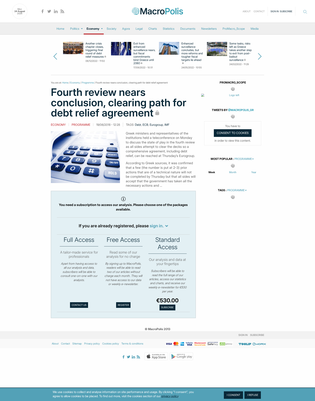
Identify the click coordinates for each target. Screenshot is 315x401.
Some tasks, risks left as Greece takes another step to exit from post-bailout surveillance (240, 52)
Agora (126, 28)
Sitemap (77, 343)
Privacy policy (92, 343)
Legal (139, 28)
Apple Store (156, 356)
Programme (88, 82)
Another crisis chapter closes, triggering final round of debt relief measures (94, 50)
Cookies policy (110, 343)
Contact (259, 11)
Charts (152, 28)
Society (111, 28)
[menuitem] (60, 28)
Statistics (168, 28)
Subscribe (286, 11)
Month (232, 172)
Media (254, 28)
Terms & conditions (132, 343)
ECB (145, 124)
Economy (93, 28)
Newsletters (209, 28)
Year (253, 172)
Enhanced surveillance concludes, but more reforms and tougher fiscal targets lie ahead (192, 52)
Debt (138, 124)
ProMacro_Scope (234, 28)
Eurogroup (156, 124)
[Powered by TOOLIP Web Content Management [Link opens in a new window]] (245, 344)
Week (211, 172)
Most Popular (221, 159)
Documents (187, 28)
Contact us (79, 304)
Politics (74, 28)
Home (60, 28)
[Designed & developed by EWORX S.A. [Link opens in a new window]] (259, 344)
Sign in (275, 11)
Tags (221, 190)
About (247, 11)
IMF (166, 124)
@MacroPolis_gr (241, 110)
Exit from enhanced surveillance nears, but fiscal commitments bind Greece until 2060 (144, 53)
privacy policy (169, 396)
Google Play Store (181, 356)
